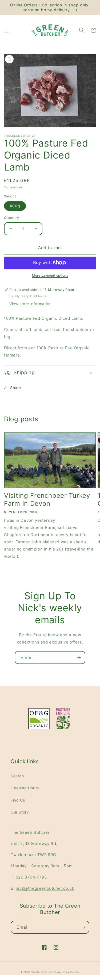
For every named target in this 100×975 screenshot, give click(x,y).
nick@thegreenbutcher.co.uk (45, 888)
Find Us (18, 800)
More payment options (50, 275)
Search (17, 776)
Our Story (20, 812)
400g (15, 206)
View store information (30, 303)
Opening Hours (25, 788)
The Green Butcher (42, 972)
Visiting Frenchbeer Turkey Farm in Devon (47, 499)
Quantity (11, 218)
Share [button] (15, 387)
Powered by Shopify (67, 972)
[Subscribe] (79, 657)
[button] (7, 30)
